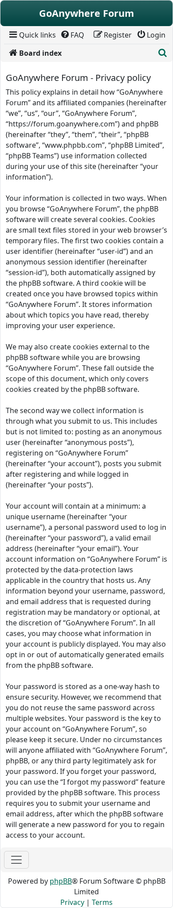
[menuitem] (32, 35)
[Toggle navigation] (16, 860)
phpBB (61, 881)
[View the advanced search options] (163, 53)
